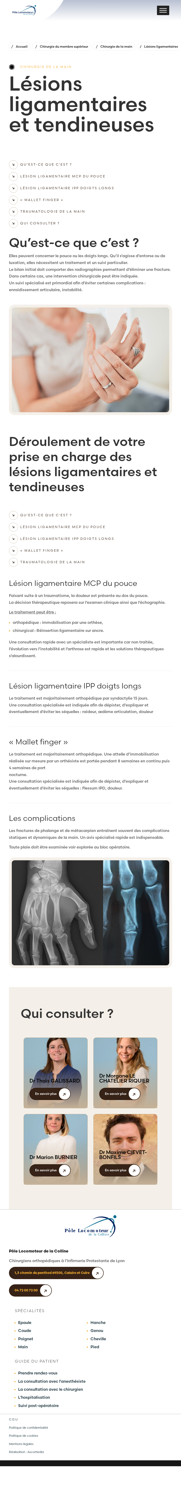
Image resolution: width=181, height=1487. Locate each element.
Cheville (98, 1338)
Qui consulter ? (40, 223)
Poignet (25, 1338)
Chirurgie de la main (116, 46)
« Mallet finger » (42, 200)
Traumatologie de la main (52, 211)
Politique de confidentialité (28, 1427)
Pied (94, 1346)
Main (23, 1346)
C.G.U (13, 1419)
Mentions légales (21, 1444)
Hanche (98, 1322)
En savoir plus (46, 1094)
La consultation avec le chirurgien (50, 1389)
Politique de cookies (23, 1435)
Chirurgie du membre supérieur (64, 46)
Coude (24, 1330)
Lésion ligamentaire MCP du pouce (63, 176)
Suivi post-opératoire (38, 1405)
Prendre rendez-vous (38, 1373)
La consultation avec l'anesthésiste (52, 1381)
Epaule (24, 1322)
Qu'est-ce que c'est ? (46, 164)
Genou (96, 1330)
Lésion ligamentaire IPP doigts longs (67, 188)
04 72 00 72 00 (26, 1290)
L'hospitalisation (34, 1397)
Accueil (22, 46)
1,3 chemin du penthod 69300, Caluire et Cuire (52, 1273)
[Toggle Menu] (163, 10)
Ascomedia (35, 1452)
